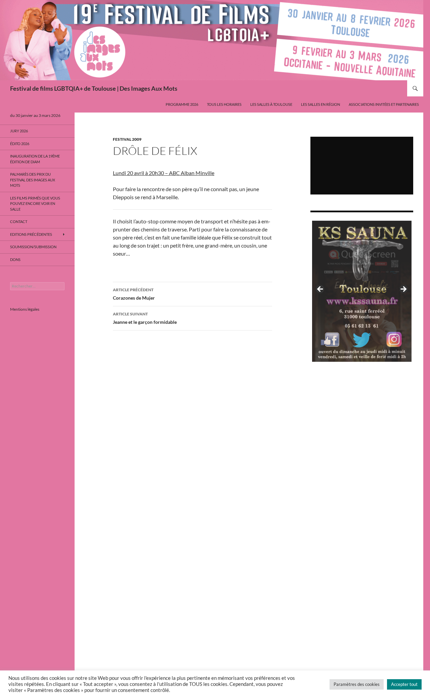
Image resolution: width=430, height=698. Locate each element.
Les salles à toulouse (271, 104)
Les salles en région (320, 104)
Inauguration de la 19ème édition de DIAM (35, 159)
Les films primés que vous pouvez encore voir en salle (35, 203)
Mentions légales (24, 309)
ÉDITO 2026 (19, 143)
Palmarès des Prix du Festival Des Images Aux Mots (32, 179)
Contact (18, 221)
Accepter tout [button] (404, 684)
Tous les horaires (224, 104)
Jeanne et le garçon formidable (145, 318)
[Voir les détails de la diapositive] (362, 291)
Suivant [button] (403, 290)
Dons (15, 259)
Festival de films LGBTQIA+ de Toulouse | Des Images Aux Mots (93, 88)
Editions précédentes (31, 234)
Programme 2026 (182, 104)
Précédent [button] (320, 290)
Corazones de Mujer (134, 294)
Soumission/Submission (33, 247)
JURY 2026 (19, 131)
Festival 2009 (127, 139)
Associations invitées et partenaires (384, 104)
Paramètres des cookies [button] (357, 684)
